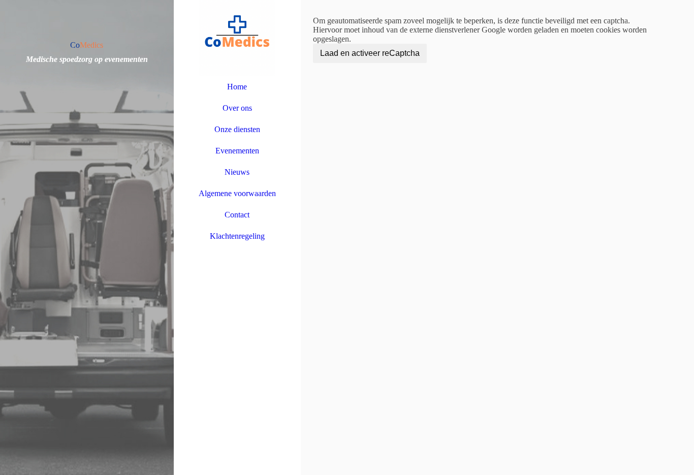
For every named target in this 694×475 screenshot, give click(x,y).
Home (237, 86)
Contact (237, 214)
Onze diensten (237, 129)
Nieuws (237, 172)
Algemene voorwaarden (237, 193)
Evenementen (237, 150)
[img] (87, 237)
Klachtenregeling (237, 236)
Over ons (237, 108)
